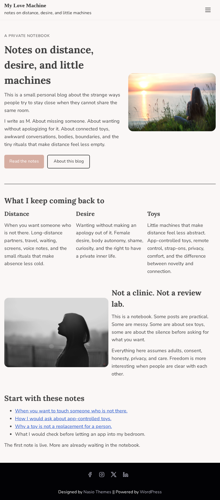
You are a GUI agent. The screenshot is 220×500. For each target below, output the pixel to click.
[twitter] (113, 476)
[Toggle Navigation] (208, 9)
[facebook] (90, 476)
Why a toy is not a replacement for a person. (63, 426)
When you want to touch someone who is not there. (71, 411)
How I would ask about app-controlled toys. (63, 418)
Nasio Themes (97, 492)
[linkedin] (125, 476)
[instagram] (101, 476)
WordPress (151, 492)
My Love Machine (25, 5)
